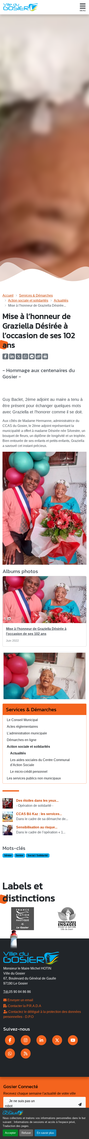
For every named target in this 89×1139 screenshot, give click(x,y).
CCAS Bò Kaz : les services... (39, 814)
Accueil (7, 295)
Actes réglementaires (22, 726)
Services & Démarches (36, 295)
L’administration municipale (27, 733)
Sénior (8, 855)
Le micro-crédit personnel (28, 771)
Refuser (26, 1132)
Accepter (10, 1132)
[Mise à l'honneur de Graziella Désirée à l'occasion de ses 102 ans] (44, 677)
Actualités (61, 300)
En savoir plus (45, 1132)
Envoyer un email (20, 1000)
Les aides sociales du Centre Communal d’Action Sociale (40, 762)
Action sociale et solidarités (28, 300)
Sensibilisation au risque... (36, 827)
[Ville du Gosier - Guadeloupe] (31, 957)
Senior (19, 855)
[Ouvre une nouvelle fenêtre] (10, 1040)
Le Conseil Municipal (22, 720)
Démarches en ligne (21, 740)
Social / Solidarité (38, 855)
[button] (45, 358)
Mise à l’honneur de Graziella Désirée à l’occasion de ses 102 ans (36, 631)
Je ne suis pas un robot (20, 1103)
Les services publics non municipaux (34, 778)
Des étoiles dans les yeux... (37, 800)
